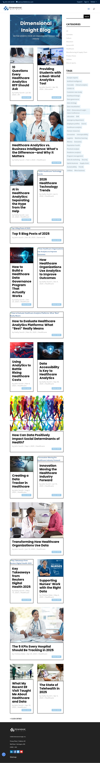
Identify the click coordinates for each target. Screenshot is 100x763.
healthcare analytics (74, 127)
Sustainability (72, 167)
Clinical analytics (81, 85)
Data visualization (73, 106)
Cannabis (69, 34)
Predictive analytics (74, 152)
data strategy (71, 103)
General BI (41, 237)
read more (26, 97)
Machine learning (81, 138)
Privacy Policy (13, 741)
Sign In (86, 2)
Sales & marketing (73, 160)
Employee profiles (73, 124)
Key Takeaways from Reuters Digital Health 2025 (21, 577)
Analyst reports (72, 78)
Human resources (73, 131)
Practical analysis (73, 149)
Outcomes (77, 142)
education (70, 116)
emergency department (75, 120)
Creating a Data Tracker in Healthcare (20, 481)
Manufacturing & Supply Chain (76, 52)
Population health (73, 145)
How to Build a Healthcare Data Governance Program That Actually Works (21, 281)
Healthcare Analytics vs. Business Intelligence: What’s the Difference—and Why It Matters (35, 150)
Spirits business (72, 163)
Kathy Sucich (19, 92)
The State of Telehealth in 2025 (49, 688)
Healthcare (41, 160)
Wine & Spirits (71, 63)
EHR (77, 116)
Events (84, 124)
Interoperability (82, 134)
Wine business (79, 170)
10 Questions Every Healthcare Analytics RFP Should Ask (20, 78)
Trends (81, 167)
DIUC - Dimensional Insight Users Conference (76, 111)
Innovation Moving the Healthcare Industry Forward (48, 472)
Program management (75, 156)
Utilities (69, 59)
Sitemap (13, 757)
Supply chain (84, 163)
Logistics (70, 138)
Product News (71, 56)
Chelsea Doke (47, 595)
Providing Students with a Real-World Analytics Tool (50, 76)
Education (49, 89)
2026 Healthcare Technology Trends (48, 184)
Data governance (73, 99)
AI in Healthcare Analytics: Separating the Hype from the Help (20, 200)
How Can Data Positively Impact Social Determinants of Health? (36, 438)
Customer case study (74, 92)
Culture (68, 38)
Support (79, 2)
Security (85, 160)
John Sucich (46, 87)
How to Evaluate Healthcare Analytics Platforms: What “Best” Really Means (33, 324)
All (19, 95)
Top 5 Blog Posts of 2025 (31, 234)
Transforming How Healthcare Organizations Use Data (35, 543)
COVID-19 (70, 88)
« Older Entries (16, 719)
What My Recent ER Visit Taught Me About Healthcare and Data (21, 692)
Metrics (69, 142)
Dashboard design (73, 96)
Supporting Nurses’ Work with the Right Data (50, 585)
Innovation (71, 134)
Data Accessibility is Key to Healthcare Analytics (49, 370)
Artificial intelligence (74, 81)
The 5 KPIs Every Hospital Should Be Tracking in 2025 (33, 648)
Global (93, 2)
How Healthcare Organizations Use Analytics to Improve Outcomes (50, 269)
